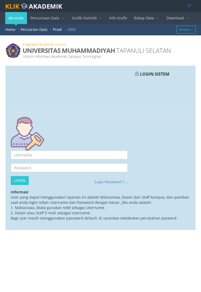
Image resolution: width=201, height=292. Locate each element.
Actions (185, 29)
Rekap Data (144, 17)
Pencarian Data (34, 29)
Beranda (16, 17)
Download (175, 17)
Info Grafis (118, 17)
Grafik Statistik (85, 17)
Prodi (57, 29)
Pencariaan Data (45, 17)
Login (19, 180)
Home (10, 29)
